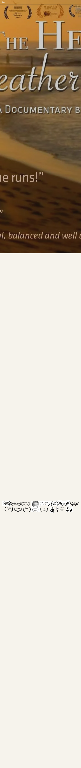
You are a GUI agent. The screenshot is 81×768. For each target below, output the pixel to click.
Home (3, 2)
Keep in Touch (24, 2)
